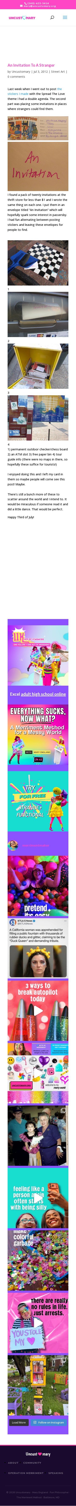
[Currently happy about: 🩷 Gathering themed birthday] (38, 1385)
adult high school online (43, 694)
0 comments (16, 77)
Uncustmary (38, 1454)
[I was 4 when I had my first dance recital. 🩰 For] (38, 1135)
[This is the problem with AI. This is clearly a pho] (38, 948)
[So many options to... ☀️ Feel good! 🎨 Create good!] (38, 1073)
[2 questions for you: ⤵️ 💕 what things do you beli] (38, 886)
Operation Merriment (26, 1473)
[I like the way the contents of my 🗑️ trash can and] (38, 1260)
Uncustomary (21, 72)
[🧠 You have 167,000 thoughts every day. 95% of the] (38, 1011)
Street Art (58, 72)
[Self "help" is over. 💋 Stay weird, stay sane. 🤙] (38, 1198)
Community (32, 1463)
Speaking (55, 1473)
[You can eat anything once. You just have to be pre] (38, 1323)
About (13, 1463)
